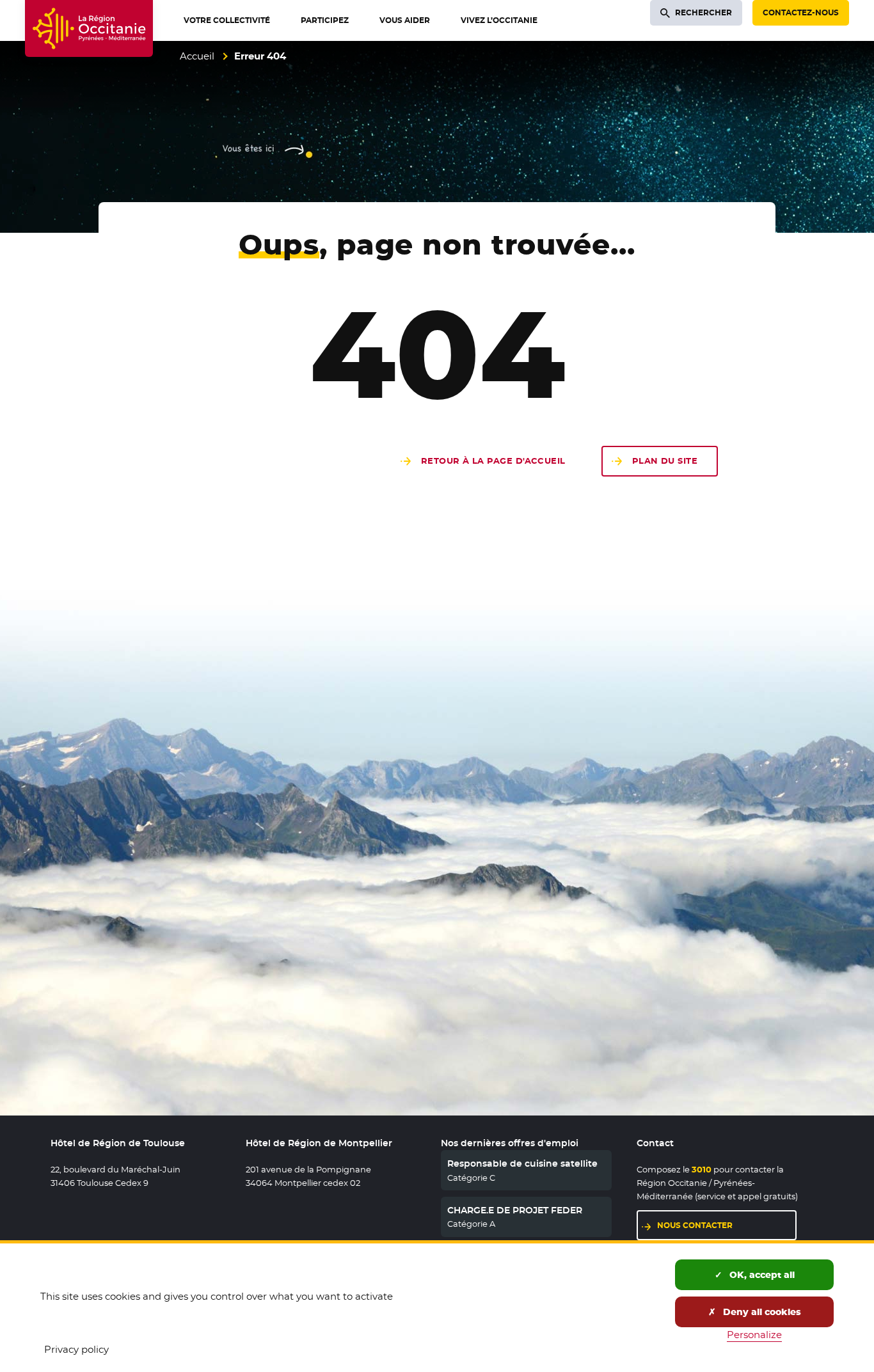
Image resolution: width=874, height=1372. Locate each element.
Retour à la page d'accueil (493, 461)
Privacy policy (76, 1349)
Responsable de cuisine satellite (522, 1163)
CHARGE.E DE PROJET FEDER (514, 1210)
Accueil (197, 56)
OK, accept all (761, 1275)
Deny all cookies (760, 1312)
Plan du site (664, 461)
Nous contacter (727, 1225)
